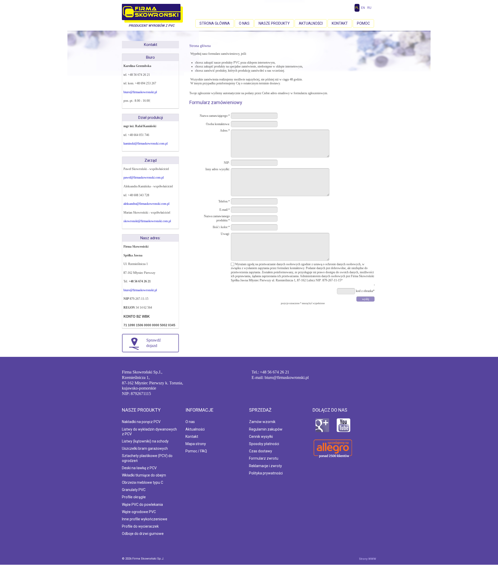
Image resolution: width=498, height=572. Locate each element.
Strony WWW (367, 559)
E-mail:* (224, 210)
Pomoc (363, 23)
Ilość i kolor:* (221, 227)
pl (357, 8)
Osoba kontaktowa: (218, 124)
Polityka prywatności (266, 473)
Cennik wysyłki (261, 436)
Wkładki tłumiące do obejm (144, 475)
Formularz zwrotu (263, 458)
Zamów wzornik (262, 422)
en (363, 8)
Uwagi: (225, 234)
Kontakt (340, 23)
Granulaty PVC (134, 490)
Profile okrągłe (134, 497)
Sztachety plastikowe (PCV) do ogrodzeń (147, 458)
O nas (244, 23)
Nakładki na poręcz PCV (141, 422)
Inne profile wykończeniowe (144, 519)
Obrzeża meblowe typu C (142, 482)
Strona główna (214, 23)
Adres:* (225, 130)
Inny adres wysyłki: (217, 169)
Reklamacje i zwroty (265, 466)
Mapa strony (195, 444)
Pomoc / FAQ (196, 451)
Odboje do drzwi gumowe (143, 534)
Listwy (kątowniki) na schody (145, 441)
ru (369, 8)
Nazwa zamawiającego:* (215, 116)
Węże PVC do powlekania (142, 504)
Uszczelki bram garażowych (145, 448)
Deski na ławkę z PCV (139, 468)
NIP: (227, 163)
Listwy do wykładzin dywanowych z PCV (149, 431)
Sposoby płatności (264, 444)
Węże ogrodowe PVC (139, 512)
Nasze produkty (274, 23)
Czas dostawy (260, 451)
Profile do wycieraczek (140, 526)
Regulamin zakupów (265, 429)
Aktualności (311, 23)
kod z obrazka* (365, 291)
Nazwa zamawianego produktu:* (217, 218)
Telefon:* (224, 201)
